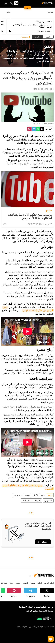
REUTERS (37, 124)
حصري (18, 583)
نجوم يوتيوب (18, 495)
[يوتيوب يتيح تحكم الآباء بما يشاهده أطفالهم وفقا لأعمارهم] (27, 189)
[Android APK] (44, 619)
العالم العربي (49, 583)
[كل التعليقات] (51, 639)
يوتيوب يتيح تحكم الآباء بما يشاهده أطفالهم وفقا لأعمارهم (30, 216)
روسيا (32, 583)
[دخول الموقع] (11, 3)
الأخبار (35, 495)
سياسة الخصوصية (46, 611)
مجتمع (49, 210)
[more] (4, 224)
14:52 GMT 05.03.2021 (43, 89)
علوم (43, 495)
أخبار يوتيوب (48, 501)
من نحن (50, 607)
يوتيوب (27, 495)
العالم (40, 583)
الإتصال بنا (23, 607)
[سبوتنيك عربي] (48, 4)
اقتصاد (25, 583)
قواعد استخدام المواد (37, 607)
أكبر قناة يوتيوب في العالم (31, 501)
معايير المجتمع (32, 611)
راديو (11, 583)
